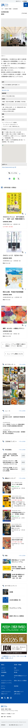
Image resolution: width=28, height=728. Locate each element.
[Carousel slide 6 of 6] (23, 53)
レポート (3, 668)
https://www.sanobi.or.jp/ (8, 167)
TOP (2, 8)
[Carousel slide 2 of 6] (8, 53)
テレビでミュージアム (15, 608)
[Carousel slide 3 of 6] (12, 53)
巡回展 (11, 592)
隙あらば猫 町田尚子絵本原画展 (13, 292)
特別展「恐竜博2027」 (17, 526)
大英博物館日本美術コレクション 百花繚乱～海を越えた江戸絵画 (18, 513)
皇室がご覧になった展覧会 (16, 616)
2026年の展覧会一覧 (14, 600)
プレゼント (16, 670)
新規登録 (16, 686)
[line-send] (14, 178)
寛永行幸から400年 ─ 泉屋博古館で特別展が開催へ (14, 417)
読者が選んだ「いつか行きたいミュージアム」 (18, 561)
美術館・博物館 (8, 8)
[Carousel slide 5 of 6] (19, 53)
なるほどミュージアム (6, 682)
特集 (15, 668)
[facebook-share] (9, 178)
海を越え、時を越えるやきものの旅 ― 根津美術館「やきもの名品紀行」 (14, 432)
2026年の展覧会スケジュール (20, 676)
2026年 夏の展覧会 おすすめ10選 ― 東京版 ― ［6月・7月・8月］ (18, 576)
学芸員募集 (3, 672)
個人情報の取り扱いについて (16, 725)
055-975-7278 (5, 90)
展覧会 (2, 664)
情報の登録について (18, 691)
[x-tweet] (18, 178)
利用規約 (3, 725)
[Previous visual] (4, 36)
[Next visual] (24, 36)
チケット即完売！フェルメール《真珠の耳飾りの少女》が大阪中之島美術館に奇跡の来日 (14, 425)
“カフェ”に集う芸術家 (17, 484)
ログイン (3, 686)
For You (3, 688)
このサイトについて (6, 691)
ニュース (3, 670)
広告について (4, 693)
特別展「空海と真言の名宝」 (18, 498)
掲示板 (15, 672)
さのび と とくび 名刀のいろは (12, 255)
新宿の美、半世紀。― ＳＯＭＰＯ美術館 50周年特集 (18, 568)
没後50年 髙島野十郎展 (17, 539)
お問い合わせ (17, 693)
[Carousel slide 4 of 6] (16, 53)
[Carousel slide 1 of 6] (5, 53)
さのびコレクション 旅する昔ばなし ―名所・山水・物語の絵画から (14, 218)
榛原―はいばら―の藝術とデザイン (13, 328)
